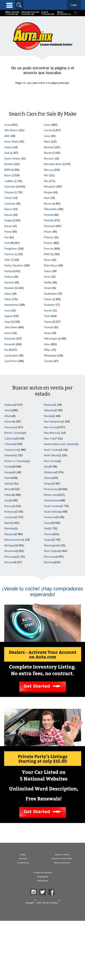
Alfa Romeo (11, 130)
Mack (47, 141)
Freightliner (10, 248)
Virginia (48, 539)
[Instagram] (33, 892)
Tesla (47, 316)
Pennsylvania (51, 489)
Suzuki (48, 310)
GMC (7, 259)
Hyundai (9, 288)
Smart (47, 288)
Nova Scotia (51, 461)
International (11, 304)
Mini (46, 181)
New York (49, 438)
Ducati (8, 226)
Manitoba (9, 528)
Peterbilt (48, 220)
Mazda (48, 152)
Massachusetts (13, 539)
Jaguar (8, 316)
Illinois (8, 489)
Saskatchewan (52, 500)
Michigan (9, 545)
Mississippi (10, 556)
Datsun (8, 209)
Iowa (7, 500)
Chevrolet (9, 186)
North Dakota (51, 455)
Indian (7, 293)
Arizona (8, 421)
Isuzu (7, 310)
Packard (48, 214)
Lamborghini (11, 355)
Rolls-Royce (51, 265)
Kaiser (8, 333)
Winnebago (50, 355)
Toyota (48, 321)
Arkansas (9, 427)
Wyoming (49, 562)
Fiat (6, 237)
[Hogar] (42, 35)
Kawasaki (9, 338)
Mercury (48, 169)
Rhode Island (51, 494)
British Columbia (13, 432)
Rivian (47, 259)
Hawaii (8, 477)
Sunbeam (49, 304)
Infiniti (7, 299)
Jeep (7, 321)
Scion (47, 276)
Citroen (8, 197)
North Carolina (52, 449)
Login (74, 4)
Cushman (9, 203)
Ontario (48, 477)
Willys (47, 349)
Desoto (8, 214)
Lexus (47, 124)
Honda (8, 271)
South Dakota (52, 511)
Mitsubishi (50, 186)
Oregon (48, 483)
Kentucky (9, 511)
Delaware (9, 455)
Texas (47, 522)
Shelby (48, 282)
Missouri (9, 562)
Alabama (9, 404)
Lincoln (48, 130)
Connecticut (11, 449)
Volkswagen (51, 338)
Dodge (8, 220)
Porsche (48, 248)
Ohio (46, 466)
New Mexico (51, 432)
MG (46, 175)
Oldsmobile (50, 209)
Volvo (47, 344)
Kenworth (9, 344)
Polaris (48, 231)
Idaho (7, 483)
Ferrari (8, 231)
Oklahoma (50, 472)
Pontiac (48, 242)
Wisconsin (50, 556)
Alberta (8, 416)
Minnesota (10, 551)
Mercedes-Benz (53, 164)
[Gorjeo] (42, 892)
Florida (8, 466)
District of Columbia (15, 461)
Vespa (47, 333)
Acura (7, 124)
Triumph (48, 327)
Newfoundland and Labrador (60, 444)
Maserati (49, 147)
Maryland (9, 534)
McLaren (49, 158)
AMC (7, 136)
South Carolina (52, 506)
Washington (50, 545)
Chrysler (9, 192)
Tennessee (50, 517)
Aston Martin (11, 141)
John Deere (10, 327)
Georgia (8, 472)
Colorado (9, 444)
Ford (6, 242)
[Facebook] (51, 892)
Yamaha (48, 361)
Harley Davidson (13, 265)
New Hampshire (53, 421)
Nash (47, 197)
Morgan (48, 192)
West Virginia (51, 551)
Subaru (48, 299)
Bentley (8, 164)
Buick (7, 175)
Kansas (8, 506)
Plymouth (49, 226)
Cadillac (8, 181)
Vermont (48, 534)
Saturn (47, 271)
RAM (47, 254)
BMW (7, 169)
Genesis (9, 254)
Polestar (48, 237)
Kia (6, 349)
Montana (49, 404)
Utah (46, 528)
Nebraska (49, 410)
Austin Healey (12, 158)
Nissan (48, 203)
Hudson (8, 276)
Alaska (8, 410)
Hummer (9, 282)
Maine (7, 522)
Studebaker (50, 293)
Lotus (47, 136)
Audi (6, 152)
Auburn (8, 147)
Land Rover (10, 361)
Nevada (48, 416)
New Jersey (50, 427)
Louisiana (9, 517)
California (9, 438)
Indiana (8, 494)
